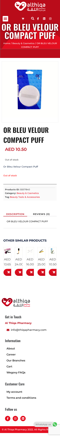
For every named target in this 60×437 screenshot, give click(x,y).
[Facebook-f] (7, 418)
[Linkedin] (44, 18)
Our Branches (15, 360)
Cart (9, 366)
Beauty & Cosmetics (23, 43)
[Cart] (23, 18)
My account (14, 391)
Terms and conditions (21, 397)
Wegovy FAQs (15, 372)
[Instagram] (15, 418)
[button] (5, 18)
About (10, 348)
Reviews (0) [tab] (41, 214)
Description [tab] (15, 214)
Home (6, 43)
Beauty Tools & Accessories (25, 197)
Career (11, 354)
